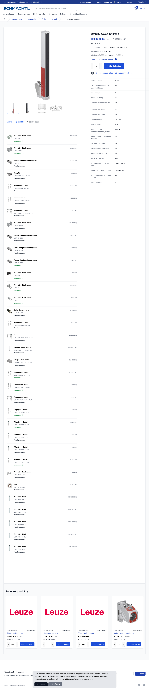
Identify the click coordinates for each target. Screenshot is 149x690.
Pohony (63, 14)
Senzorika (32, 19)
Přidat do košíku (114, 66)
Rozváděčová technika (78, 14)
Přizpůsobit (55, 684)
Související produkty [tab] (15, 122)
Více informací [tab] (33, 122)
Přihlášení (140, 674)
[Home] (4, 19)
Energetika (53, 14)
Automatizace (8, 14)
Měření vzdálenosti (49, 19)
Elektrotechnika (39, 14)
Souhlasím (41, 684)
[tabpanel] (42, 65)
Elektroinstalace (23, 14)
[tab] (13, 108)
